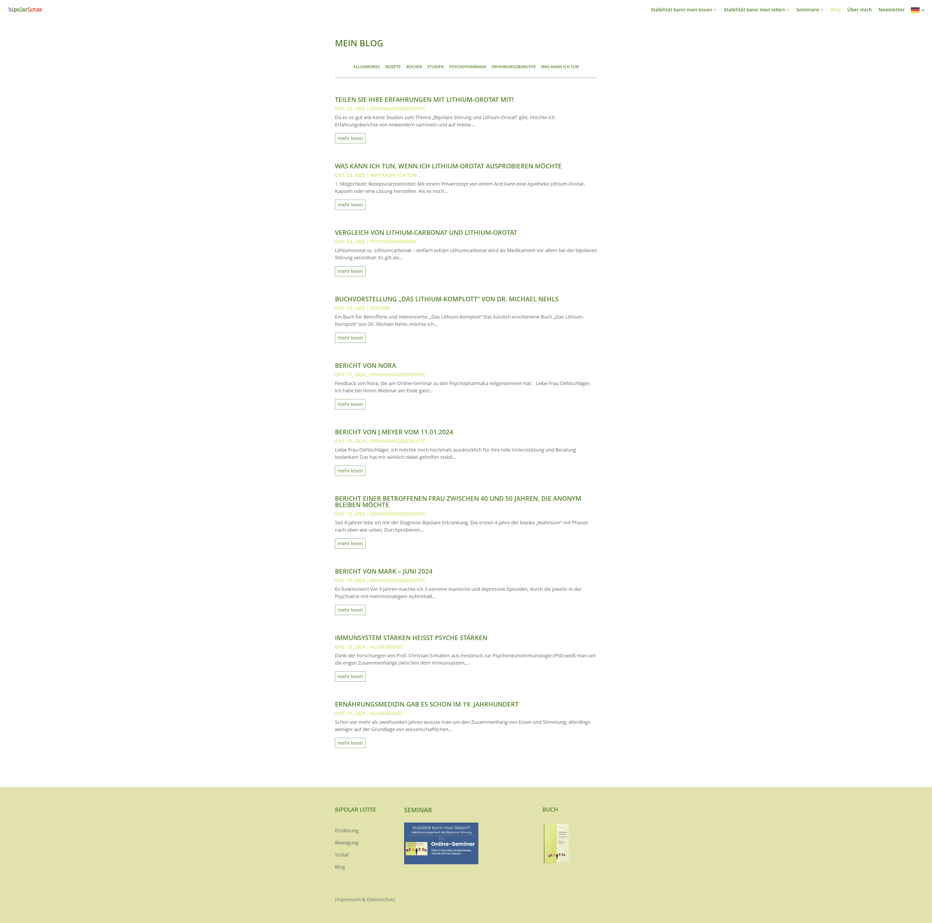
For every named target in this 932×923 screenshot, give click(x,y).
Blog (836, 10)
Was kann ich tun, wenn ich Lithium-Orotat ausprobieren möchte (448, 166)
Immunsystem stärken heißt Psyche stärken (411, 637)
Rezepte (393, 67)
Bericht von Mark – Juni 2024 (384, 571)
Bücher (414, 67)
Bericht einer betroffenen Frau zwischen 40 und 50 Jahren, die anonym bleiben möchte (458, 501)
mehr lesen (350, 138)
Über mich (859, 10)
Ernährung (346, 830)
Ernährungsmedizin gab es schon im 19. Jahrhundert (427, 704)
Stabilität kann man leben (754, 10)
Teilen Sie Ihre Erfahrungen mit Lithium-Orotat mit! (424, 99)
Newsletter (891, 10)
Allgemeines (366, 67)
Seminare (807, 10)
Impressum (348, 899)
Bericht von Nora (365, 365)
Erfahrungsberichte (514, 67)
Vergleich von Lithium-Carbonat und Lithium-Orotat (426, 232)
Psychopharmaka (467, 67)
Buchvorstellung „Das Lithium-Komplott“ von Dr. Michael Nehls (446, 299)
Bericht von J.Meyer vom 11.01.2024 (394, 432)
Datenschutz (381, 899)
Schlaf (342, 854)
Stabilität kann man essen (681, 10)
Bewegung (346, 842)
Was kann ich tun (560, 67)
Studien (435, 67)
